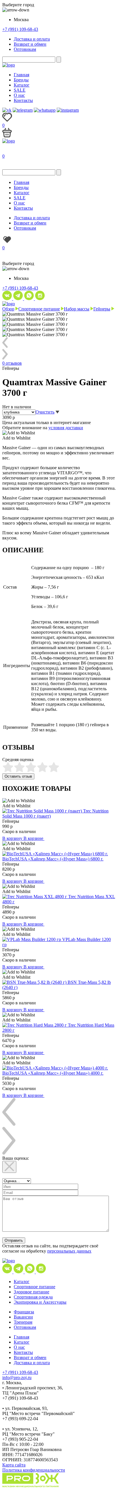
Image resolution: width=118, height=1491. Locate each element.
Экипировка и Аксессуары (40, 1302)
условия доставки (65, 427)
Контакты (23, 100)
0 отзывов (12, 363)
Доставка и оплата (32, 39)
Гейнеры (101, 308)
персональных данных (69, 1251)
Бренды (21, 79)
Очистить (45, 412)
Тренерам (23, 1322)
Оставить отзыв (18, 776)
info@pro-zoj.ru (17, 1377)
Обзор (8, 308)
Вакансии (23, 1317)
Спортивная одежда (33, 1297)
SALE (19, 90)
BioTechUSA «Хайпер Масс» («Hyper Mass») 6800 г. (52, 858)
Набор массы (76, 308)
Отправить (14, 1240)
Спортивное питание (39, 308)
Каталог (22, 85)
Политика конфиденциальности (33, 1470)
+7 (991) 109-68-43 (20, 29)
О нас (19, 95)
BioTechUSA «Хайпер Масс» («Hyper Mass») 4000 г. (52, 1073)
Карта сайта (13, 1464)
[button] (18, 432)
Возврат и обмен (30, 44)
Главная (21, 74)
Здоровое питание (31, 1291)
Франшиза (24, 1311)
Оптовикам (25, 49)
